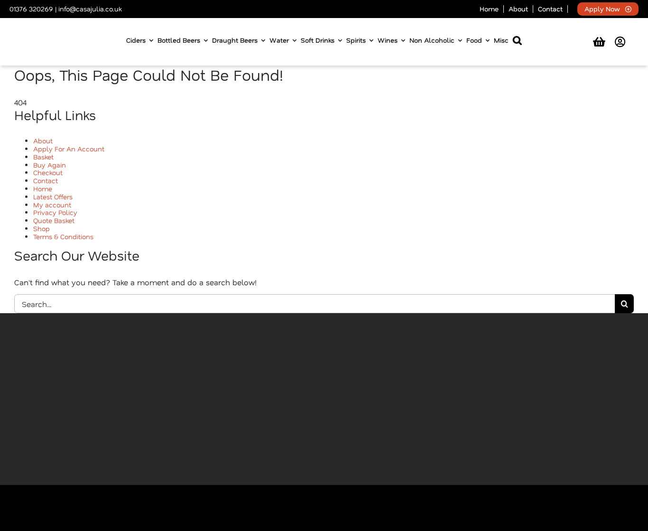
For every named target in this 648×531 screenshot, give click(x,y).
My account (52, 204)
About (43, 140)
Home (42, 188)
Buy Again (49, 164)
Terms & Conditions (63, 236)
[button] (517, 42)
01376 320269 (31, 8)
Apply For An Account (68, 148)
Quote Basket (53, 220)
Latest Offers (53, 196)
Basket (43, 156)
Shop (41, 228)
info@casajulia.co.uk (89, 8)
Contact (45, 180)
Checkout (48, 172)
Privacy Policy (55, 212)
